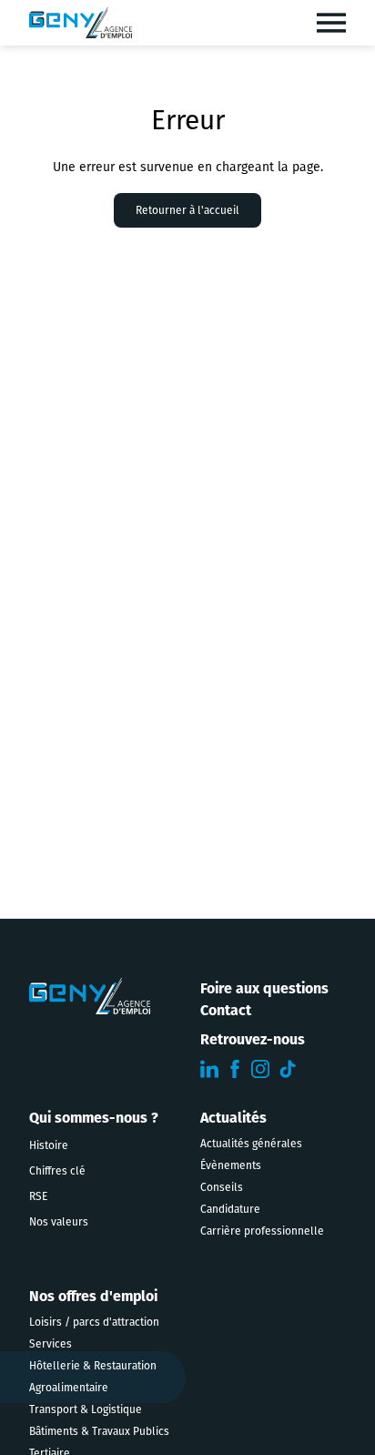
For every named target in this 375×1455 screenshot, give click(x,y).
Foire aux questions (264, 988)
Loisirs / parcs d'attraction (94, 1322)
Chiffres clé (57, 1171)
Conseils (221, 1187)
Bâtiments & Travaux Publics (99, 1431)
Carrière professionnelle (262, 1231)
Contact (225, 1010)
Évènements (230, 1165)
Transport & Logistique (85, 1409)
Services (50, 1344)
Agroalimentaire (68, 1387)
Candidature (230, 1209)
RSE (38, 1196)
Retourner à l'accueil (187, 210)
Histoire (48, 1145)
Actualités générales (251, 1143)
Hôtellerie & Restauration (93, 1365)
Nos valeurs (58, 1222)
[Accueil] (80, 23)
